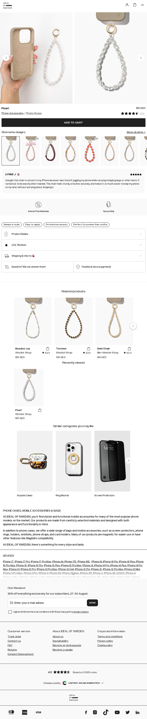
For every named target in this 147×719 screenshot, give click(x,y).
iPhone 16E (84, 561)
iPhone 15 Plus (52, 565)
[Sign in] (127, 5)
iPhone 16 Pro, (110, 561)
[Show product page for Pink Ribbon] (30, 151)
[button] (73, 672)
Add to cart (73, 122)
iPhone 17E (71, 561)
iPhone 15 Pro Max (71, 565)
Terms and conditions (109, 636)
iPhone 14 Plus (118, 565)
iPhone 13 (14, 569)
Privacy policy (105, 641)
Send (92, 603)
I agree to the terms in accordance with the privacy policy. (51, 611)
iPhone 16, (96, 561)
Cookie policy (105, 645)
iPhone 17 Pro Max (41, 561)
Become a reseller (63, 649)
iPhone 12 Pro (82, 569)
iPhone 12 (96, 569)
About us (58, 636)
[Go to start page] (7, 5)
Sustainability (60, 641)
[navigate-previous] (133, 326)
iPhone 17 (8, 561)
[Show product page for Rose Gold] (109, 151)
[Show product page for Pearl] (11, 151)
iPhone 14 (87, 565)
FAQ (10, 645)
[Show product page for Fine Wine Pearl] (50, 151)
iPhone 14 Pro (101, 565)
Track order (14, 636)
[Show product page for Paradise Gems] (90, 151)
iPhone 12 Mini (132, 569)
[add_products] (47, 348)
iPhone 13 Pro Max (47, 569)
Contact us (14, 641)
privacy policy (81, 611)
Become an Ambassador (67, 645)
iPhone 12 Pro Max (113, 569)
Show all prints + (136, 132)
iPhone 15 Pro (35, 565)
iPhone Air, (58, 561)
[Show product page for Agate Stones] (70, 151)
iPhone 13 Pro (28, 569)
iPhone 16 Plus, (127, 561)
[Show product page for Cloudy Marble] (129, 151)
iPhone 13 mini (66, 569)
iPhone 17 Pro (22, 561)
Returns (12, 649)
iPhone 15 (21, 565)
